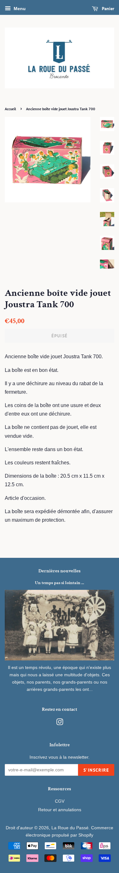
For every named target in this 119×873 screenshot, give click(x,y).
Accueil (10, 108)
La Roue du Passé (70, 827)
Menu (19, 8)
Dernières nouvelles (59, 571)
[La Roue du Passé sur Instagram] (59, 723)
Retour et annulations (59, 809)
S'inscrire (96, 770)
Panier (107, 8)
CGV (59, 801)
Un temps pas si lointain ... (59, 583)
